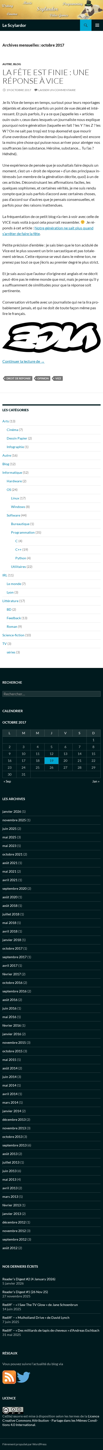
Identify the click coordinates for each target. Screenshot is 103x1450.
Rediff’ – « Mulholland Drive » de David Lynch (35, 1317)
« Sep (7, 781)
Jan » (95, 781)
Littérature (10, 601)
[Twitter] (23, 1377)
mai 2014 (9, 1085)
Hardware (14, 481)
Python (20, 558)
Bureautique (20, 524)
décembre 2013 (14, 1119)
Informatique (12, 472)
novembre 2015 (14, 1042)
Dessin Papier (17, 438)
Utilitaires (18, 567)
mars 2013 (10, 1196)
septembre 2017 (14, 957)
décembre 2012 (14, 1222)
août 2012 (9, 1248)
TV (4, 644)
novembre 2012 (14, 1231)
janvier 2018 (11, 940)
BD (9, 609)
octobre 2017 (12, 948)
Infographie (15, 447)
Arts (5, 421)
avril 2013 (9, 1188)
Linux (15, 498)
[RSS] (9, 1377)
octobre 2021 (12, 854)
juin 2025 (9, 828)
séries (11, 652)
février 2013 (11, 1205)
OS (9, 490)
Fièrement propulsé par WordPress (24, 1444)
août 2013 (9, 1154)
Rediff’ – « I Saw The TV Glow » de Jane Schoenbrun (40, 1305)
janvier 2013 (11, 1214)
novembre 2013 (14, 1128)
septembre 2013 (14, 1145)
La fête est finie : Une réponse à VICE (45, 76)
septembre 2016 (14, 991)
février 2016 (11, 1025)
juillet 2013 (10, 1162)
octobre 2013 (12, 1137)
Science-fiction (13, 635)
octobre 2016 (12, 983)
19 (51, 761)
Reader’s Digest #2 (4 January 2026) (28, 1279)
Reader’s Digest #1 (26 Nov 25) (25, 1292)
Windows (18, 507)
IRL (4, 575)
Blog (17, 64)
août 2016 (9, 1000)
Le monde (14, 584)
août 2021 (9, 863)
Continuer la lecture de (23, 361)
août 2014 (9, 1068)
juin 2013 (9, 1171)
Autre (7, 64)
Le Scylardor (14, 25)
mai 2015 (9, 1060)
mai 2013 (9, 1179)
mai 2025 (9, 837)
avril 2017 (9, 965)
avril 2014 (9, 1094)
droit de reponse (18, 378)
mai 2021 (9, 871)
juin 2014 (9, 1077)
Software (13, 515)
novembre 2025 (14, 820)
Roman (12, 626)
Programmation (23, 532)
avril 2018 (9, 931)
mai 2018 (9, 923)
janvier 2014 (11, 1111)
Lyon (10, 592)
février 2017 (11, 974)
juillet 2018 (10, 914)
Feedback (14, 618)
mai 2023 (9, 846)
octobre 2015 (12, 1051)
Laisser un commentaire (57, 90)
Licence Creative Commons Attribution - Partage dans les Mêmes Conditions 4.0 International (50, 1420)
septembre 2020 (14, 888)
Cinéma (12, 430)
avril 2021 (9, 880)
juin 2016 (9, 1008)
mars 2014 (10, 1102)
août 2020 (9, 897)
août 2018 (9, 906)
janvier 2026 (11, 811)
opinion (43, 378)
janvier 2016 (11, 1034)
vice (58, 378)
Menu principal (97, 25)
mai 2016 (9, 1017)
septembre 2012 (14, 1239)
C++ (18, 549)
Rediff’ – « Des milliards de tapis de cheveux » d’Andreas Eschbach (50, 1330)
